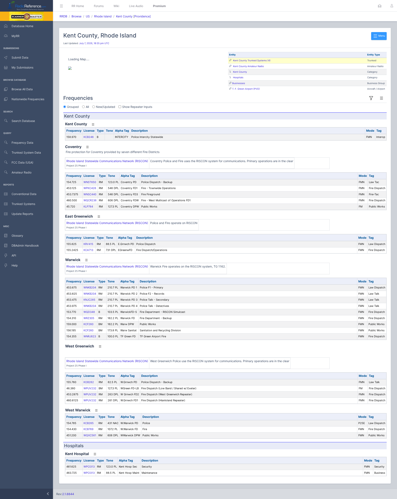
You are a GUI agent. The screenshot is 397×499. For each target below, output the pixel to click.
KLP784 (88, 206)
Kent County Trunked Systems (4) (251, 60)
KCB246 (89, 137)
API (14, 255)
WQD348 (89, 311)
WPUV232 (90, 388)
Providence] (142, 16)
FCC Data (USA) (22, 162)
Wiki (116, 6)
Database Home (22, 26)
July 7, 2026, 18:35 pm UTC (94, 43)
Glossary (17, 235)
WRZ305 (89, 318)
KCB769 (88, 429)
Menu (381, 35)
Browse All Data (22, 89)
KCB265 (89, 423)
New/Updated (105, 106)
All (87, 106)
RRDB (63, 16)
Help (15, 265)
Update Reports (22, 214)
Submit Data (20, 57)
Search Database (23, 121)
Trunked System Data (26, 152)
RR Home (78, 6)
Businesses (238, 83)
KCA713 (88, 250)
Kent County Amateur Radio (248, 66)
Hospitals (238, 77)
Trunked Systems (23, 204)
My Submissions (22, 67)
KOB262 (89, 382)
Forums (99, 6)
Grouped (73, 106)
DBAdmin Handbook (25, 245)
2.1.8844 (68, 494)
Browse (76, 16)
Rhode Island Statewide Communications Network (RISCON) (107, 161)
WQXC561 (90, 435)
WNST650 (90, 182)
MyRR (15, 36)
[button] (379, 5)
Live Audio (136, 6)
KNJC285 (89, 299)
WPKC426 (90, 188)
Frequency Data (22, 142)
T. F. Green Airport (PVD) (246, 88)
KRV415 (88, 244)
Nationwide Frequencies (28, 99)
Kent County (124, 16)
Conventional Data (24, 194)
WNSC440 (90, 194)
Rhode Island (103, 16)
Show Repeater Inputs (137, 106)
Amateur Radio (21, 172)
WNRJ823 (90, 336)
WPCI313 (89, 466)
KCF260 (88, 324)
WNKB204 (90, 287)
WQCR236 (90, 200)
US (88, 16)
